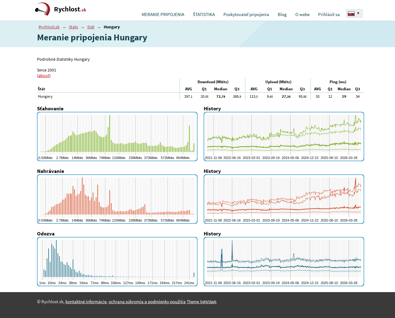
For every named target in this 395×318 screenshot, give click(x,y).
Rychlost (70, 9)
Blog (282, 14)
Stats (73, 27)
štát (90, 27)
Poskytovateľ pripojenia (246, 14)
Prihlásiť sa (329, 14)
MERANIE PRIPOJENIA (163, 14)
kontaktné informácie (85, 301)
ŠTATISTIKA (204, 14)
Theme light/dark (202, 302)
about (43, 75)
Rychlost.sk (49, 27)
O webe (302, 14)
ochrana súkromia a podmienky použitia (147, 301)
